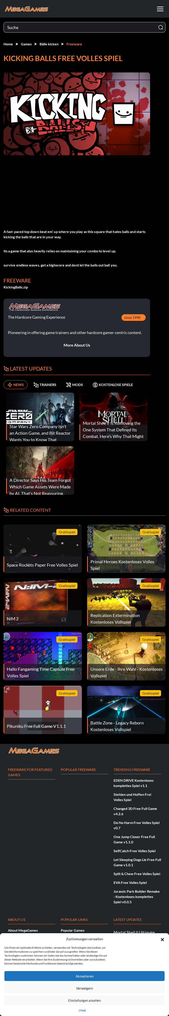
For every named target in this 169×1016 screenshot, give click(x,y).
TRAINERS (48, 384)
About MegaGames (23, 930)
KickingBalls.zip (16, 287)
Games (26, 44)
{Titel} (82, 1010)
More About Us (77, 345)
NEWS (18, 384)
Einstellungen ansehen (84, 1000)
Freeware (74, 44)
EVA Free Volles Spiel (130, 882)
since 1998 (132, 317)
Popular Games (72, 930)
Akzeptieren (85, 976)
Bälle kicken (49, 44)
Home (8, 44)
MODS (77, 384)
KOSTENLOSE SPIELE (116, 384)
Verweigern (84, 988)
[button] (162, 939)
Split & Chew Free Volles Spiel (137, 874)
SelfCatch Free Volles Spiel (135, 851)
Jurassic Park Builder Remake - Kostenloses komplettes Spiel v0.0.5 (137, 896)
